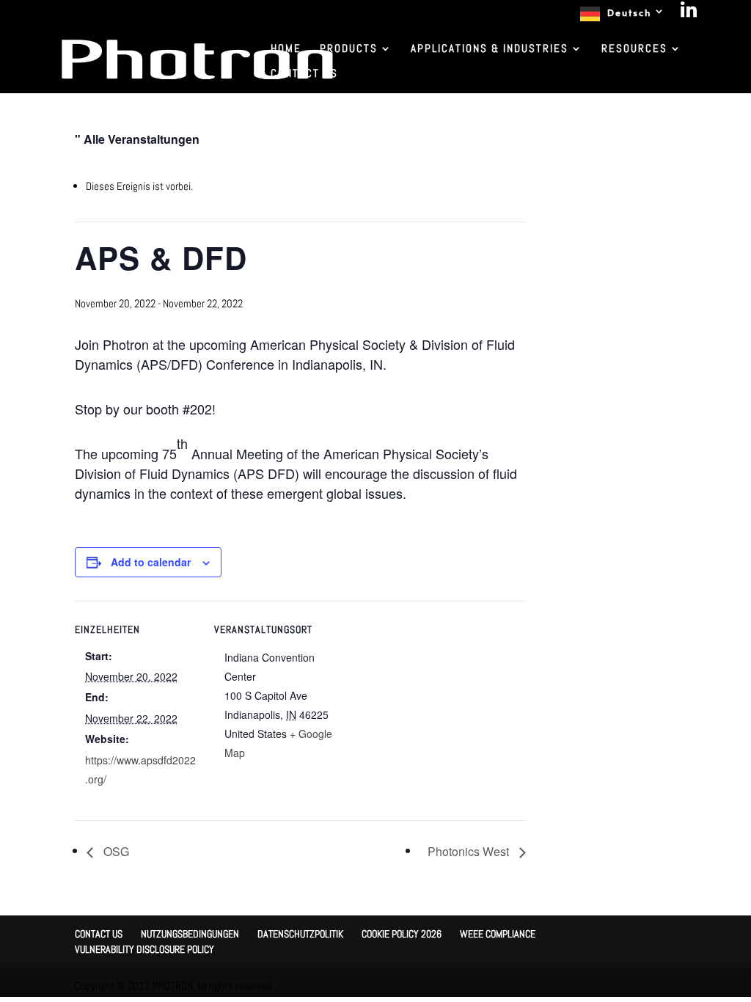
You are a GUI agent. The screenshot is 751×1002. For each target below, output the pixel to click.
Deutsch (629, 13)
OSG (114, 851)
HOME (286, 49)
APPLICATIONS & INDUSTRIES (489, 49)
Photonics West (470, 851)
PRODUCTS (349, 49)
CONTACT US (304, 74)
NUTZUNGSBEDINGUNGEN (190, 933)
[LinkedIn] (689, 13)
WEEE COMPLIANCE (497, 933)
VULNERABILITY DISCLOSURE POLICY (144, 949)
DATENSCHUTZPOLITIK (300, 933)
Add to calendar (151, 562)
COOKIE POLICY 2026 (402, 933)
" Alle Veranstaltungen (137, 139)
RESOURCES (634, 49)
